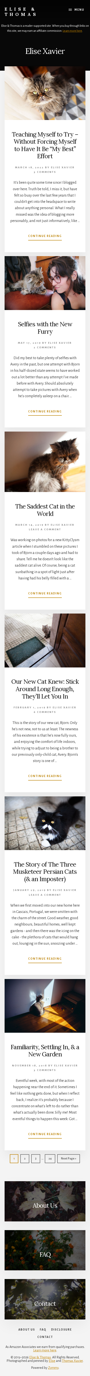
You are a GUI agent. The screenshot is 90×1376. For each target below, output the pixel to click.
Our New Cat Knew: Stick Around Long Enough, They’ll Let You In (45, 689)
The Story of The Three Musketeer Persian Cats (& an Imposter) (45, 872)
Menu (79, 9)
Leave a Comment (45, 529)
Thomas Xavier (72, 1361)
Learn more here (72, 30)
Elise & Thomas (21, 11)
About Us (45, 1205)
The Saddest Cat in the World (45, 510)
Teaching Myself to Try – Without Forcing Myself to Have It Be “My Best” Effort (45, 145)
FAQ (45, 1254)
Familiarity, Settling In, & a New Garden (44, 1050)
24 (51, 1158)
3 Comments (45, 172)
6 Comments (45, 712)
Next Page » (68, 1160)
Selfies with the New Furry (45, 327)
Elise (52, 1361)
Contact (45, 1304)
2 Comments (45, 347)
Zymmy (53, 1367)
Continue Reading (45, 237)
